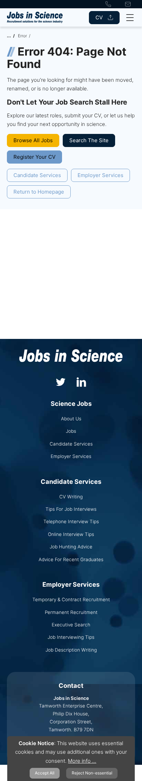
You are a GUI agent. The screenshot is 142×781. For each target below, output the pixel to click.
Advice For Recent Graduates (71, 559)
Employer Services (100, 175)
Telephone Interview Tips (71, 521)
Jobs (71, 431)
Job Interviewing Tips (71, 637)
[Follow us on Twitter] (60, 381)
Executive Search (71, 624)
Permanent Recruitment (71, 612)
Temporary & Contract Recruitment (71, 599)
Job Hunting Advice (71, 546)
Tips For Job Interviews (71, 509)
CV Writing (71, 496)
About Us (71, 418)
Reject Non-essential (92, 772)
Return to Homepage (38, 191)
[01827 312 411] (108, 4)
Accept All (44, 772)
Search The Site (89, 140)
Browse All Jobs (33, 140)
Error (22, 35)
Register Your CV (34, 157)
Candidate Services (37, 175)
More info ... (82, 761)
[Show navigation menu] (130, 17)
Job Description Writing (71, 650)
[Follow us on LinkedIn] (81, 381)
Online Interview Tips (71, 534)
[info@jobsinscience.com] (128, 4)
